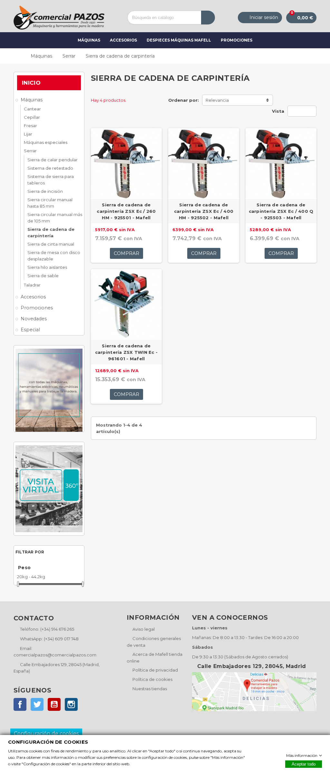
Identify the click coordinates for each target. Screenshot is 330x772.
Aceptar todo (303, 764)
